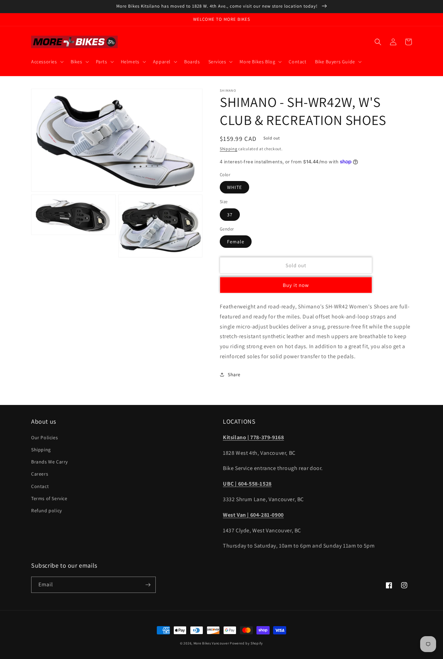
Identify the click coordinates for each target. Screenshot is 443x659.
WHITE (234, 187)
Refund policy (46, 510)
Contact (40, 486)
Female (235, 241)
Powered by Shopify (246, 643)
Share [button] (234, 374)
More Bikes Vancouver (211, 643)
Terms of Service (49, 498)
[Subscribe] (147, 585)
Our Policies (44, 437)
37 (230, 214)
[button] (46, 61)
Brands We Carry (49, 462)
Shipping (228, 148)
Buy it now (296, 285)
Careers (39, 474)
